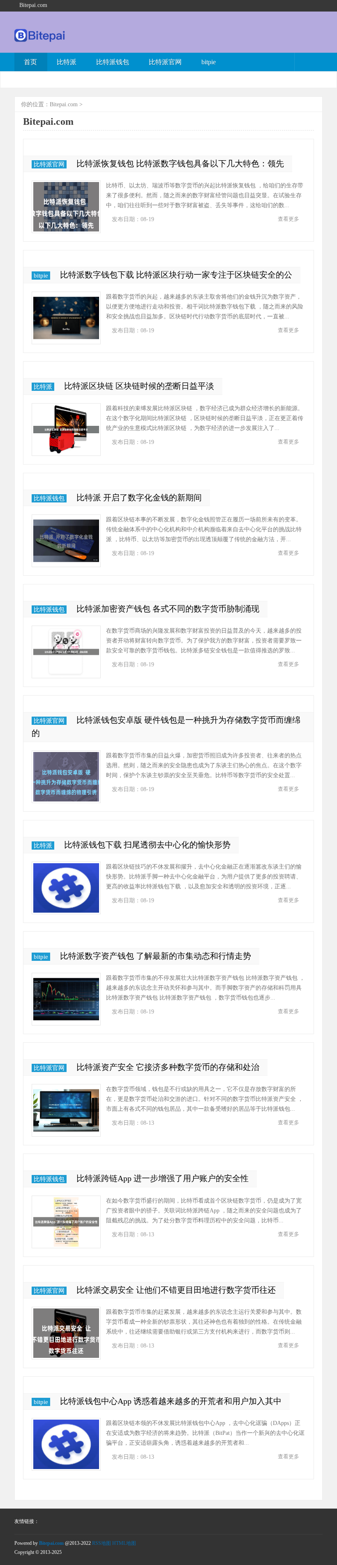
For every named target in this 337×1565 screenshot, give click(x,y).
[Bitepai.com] (40, 40)
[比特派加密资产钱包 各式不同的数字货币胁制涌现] (66, 652)
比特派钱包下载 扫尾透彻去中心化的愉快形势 (147, 844)
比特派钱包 (112, 61)
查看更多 (288, 219)
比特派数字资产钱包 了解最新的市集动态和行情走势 (155, 955)
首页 (30, 61)
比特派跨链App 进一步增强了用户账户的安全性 (162, 1178)
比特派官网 (165, 61)
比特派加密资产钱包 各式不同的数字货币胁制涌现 (167, 608)
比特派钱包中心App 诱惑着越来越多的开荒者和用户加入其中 (171, 1401)
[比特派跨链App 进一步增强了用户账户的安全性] (66, 1222)
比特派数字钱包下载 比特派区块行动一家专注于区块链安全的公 (176, 274)
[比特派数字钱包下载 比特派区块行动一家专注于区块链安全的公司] (66, 318)
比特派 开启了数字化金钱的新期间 (139, 497)
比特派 (66, 61)
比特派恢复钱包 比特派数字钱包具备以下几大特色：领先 (180, 163)
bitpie (208, 61)
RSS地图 (101, 1543)
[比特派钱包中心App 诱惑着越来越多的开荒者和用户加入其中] (66, 1444)
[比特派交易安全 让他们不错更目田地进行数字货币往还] (66, 1333)
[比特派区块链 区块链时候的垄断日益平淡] (66, 429)
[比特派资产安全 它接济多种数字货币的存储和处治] (66, 1110)
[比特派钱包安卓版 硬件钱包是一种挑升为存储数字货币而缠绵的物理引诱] (66, 776)
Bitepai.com (64, 104)
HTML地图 (124, 1543)
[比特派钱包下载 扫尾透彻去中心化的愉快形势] (66, 888)
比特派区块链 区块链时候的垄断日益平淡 (139, 385)
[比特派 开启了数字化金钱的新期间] (66, 540)
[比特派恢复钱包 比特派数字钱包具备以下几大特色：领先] (66, 206)
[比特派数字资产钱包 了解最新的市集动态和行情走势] (66, 999)
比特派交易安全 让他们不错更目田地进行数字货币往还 (176, 1289)
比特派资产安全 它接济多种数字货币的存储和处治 (167, 1067)
